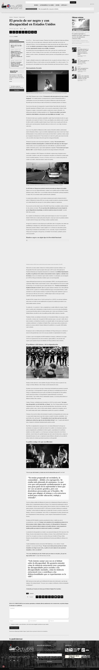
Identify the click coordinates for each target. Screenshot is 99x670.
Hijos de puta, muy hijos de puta (16, 46)
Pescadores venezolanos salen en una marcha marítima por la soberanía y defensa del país (17, 64)
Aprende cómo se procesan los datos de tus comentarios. (37, 631)
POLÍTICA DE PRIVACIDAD (29, 668)
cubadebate (31, 593)
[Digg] (35, 32)
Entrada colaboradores (81, 668)
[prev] (91, 9)
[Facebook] (10, 32)
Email (10, 81)
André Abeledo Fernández (82, 55)
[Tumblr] (26, 32)
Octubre (16, 36)
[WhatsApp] (13, 32)
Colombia (12, 49)
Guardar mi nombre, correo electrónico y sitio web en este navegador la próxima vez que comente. (30, 624)
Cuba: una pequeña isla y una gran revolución (83, 69)
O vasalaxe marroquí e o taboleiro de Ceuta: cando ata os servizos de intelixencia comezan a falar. (81, 36)
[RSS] (10, 660)
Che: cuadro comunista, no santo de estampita (83, 61)
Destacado (16, 17)
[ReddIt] (20, 32)
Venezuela (12, 60)
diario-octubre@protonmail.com (22, 656)
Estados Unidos (22, 17)
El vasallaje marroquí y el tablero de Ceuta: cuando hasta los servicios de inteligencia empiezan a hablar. (83, 51)
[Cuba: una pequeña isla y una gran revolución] (74, 68)
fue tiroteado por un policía (43, 100)
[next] (93, 9)
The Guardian (57, 589)
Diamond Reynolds (60, 98)
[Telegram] (29, 32)
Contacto (88, 668)
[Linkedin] (17, 32)
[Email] (23, 32)
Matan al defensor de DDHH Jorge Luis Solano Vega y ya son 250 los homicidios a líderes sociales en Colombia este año (16, 55)
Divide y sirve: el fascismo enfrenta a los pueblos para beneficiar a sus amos (54, 9)
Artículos (11, 17)
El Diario (47, 589)
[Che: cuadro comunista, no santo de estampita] (74, 61)
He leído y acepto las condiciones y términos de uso (16, 87)
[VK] (32, 32)
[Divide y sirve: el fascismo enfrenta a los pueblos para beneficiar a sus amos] (74, 76)
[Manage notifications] (3, 666)
